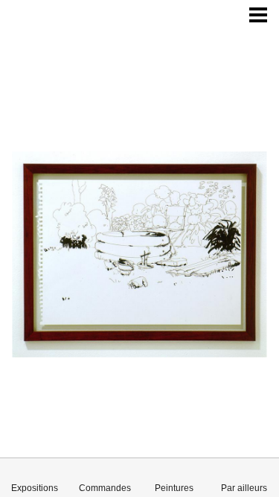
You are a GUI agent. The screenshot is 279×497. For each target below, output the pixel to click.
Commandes (105, 488)
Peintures (174, 488)
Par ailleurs (244, 488)
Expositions (34, 488)
